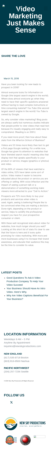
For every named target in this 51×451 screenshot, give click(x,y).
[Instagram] (23, 402)
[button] (46, 8)
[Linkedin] (17, 402)
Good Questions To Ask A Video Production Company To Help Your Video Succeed (25, 281)
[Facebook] (5, 402)
